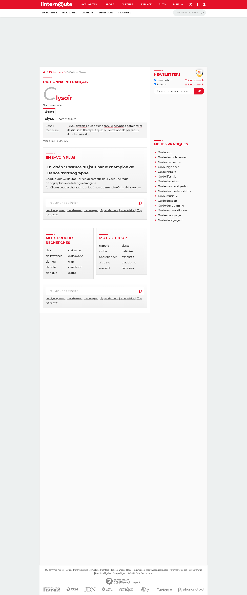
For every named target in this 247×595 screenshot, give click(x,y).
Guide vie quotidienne (172, 210)
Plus (176, 4)
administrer (134, 126)
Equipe (69, 570)
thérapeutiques (93, 130)
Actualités (89, 4)
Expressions (105, 12)
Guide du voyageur (170, 220)
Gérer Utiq (197, 570)
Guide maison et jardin (173, 186)
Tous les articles (118, 570)
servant (119, 126)
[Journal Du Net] (90, 589)
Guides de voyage (169, 215)
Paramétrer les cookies (180, 570)
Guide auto (165, 152)
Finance (146, 4)
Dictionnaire (49, 12)
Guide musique (168, 196)
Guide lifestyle (167, 176)
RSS (129, 570)
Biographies (69, 12)
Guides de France (169, 162)
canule (108, 126)
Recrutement (139, 570)
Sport (109, 4)
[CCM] (72, 589)
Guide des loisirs (168, 181)
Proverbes (124, 12)
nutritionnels (116, 130)
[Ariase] (164, 589)
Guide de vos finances (172, 157)
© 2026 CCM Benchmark (140, 573)
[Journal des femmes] (52, 589)
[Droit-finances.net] (107, 589)
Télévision (161, 84)
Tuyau (71, 126)
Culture (127, 4)
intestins (84, 134)
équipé (90, 126)
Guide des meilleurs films (174, 191)
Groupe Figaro (119, 573)
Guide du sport (167, 200)
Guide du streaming (171, 205)
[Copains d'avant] (126, 589)
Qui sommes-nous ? (54, 570)
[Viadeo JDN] (145, 589)
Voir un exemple (194, 80)
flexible (80, 126)
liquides (77, 130)
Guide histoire (167, 171)
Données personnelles (157, 570)
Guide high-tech (169, 167)
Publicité (95, 570)
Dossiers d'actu (164, 80)
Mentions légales (103, 573)
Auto (162, 4)
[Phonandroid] (191, 589)
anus (135, 130)
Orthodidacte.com (129, 187)
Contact (105, 570)
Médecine (52, 130)
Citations (87, 12)
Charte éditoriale (82, 570)
